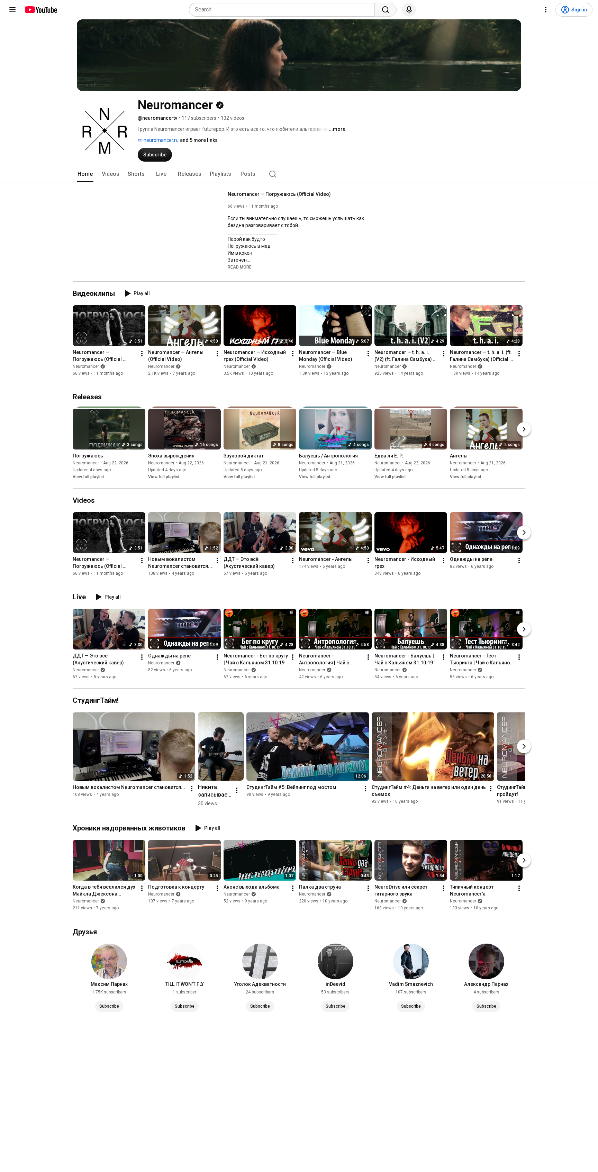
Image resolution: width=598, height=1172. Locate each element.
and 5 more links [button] (199, 140)
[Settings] (546, 10)
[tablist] (299, 174)
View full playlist (88, 476)
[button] (240, 266)
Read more (240, 267)
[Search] (385, 10)
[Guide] (12, 10)
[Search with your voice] (409, 10)
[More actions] (142, 354)
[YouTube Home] (40, 9)
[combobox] (284, 10)
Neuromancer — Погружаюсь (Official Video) (279, 194)
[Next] (524, 429)
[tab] (85, 174)
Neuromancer (86, 366)
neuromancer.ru (161, 140)
